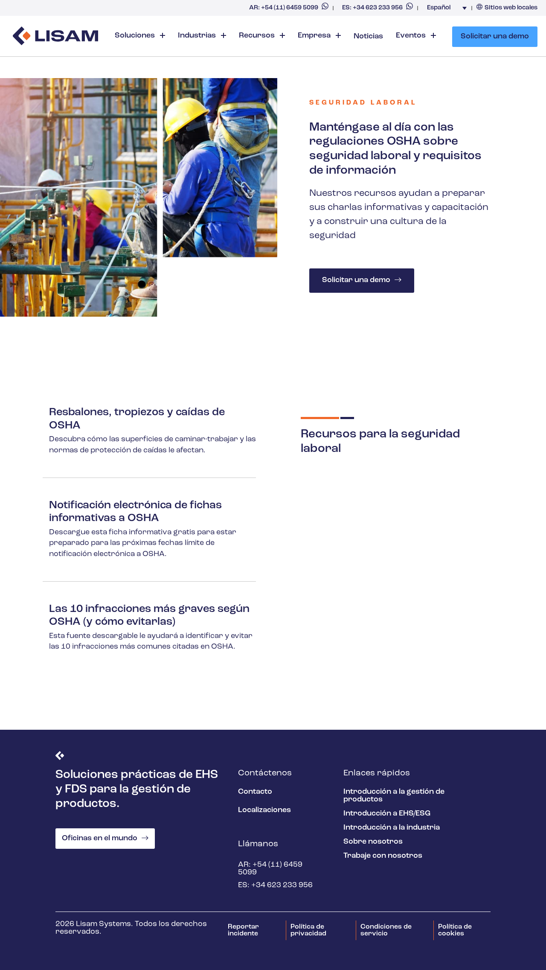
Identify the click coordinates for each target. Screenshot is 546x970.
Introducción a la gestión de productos (393, 796)
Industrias (198, 36)
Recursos (257, 36)
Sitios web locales (511, 8)
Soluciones (136, 36)
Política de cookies (455, 930)
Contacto (255, 792)
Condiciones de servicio (386, 930)
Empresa (315, 36)
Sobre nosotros (373, 842)
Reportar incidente (243, 930)
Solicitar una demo (495, 37)
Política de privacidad (308, 930)
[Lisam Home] (55, 36)
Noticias (368, 37)
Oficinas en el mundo (99, 838)
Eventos (411, 36)
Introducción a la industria (391, 828)
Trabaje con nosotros (382, 856)
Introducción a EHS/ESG (386, 814)
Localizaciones (264, 810)
